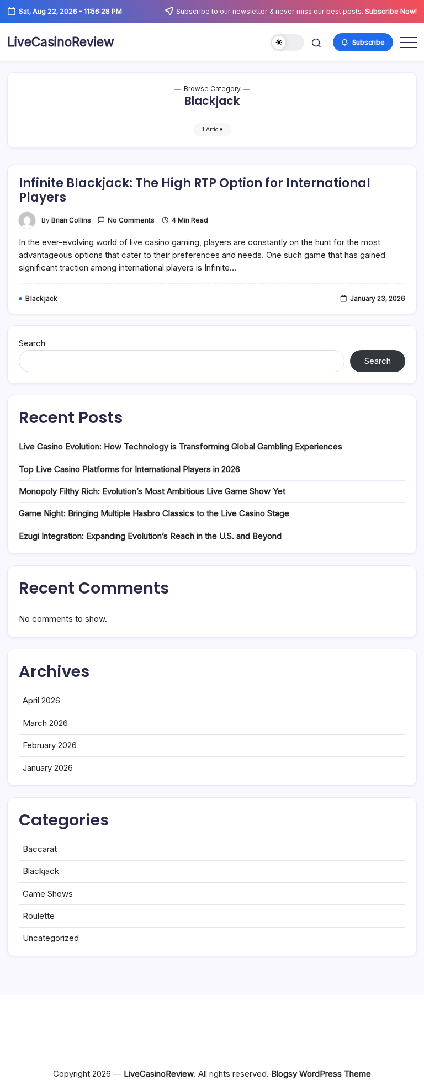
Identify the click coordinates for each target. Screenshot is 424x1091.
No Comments (131, 220)
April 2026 (41, 700)
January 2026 (48, 767)
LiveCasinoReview (60, 42)
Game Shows (48, 893)
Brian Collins (71, 220)
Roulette (39, 915)
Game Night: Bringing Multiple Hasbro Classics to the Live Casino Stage (154, 513)
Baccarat (40, 849)
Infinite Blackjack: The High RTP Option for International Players (194, 190)
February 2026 (50, 745)
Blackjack (41, 871)
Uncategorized (51, 938)
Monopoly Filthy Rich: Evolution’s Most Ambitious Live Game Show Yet (152, 491)
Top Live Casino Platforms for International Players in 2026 (129, 469)
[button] (287, 42)
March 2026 (45, 723)
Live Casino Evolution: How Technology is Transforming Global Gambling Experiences (180, 446)
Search (32, 343)
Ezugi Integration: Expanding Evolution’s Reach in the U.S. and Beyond (150, 536)
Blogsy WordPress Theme (321, 1073)
